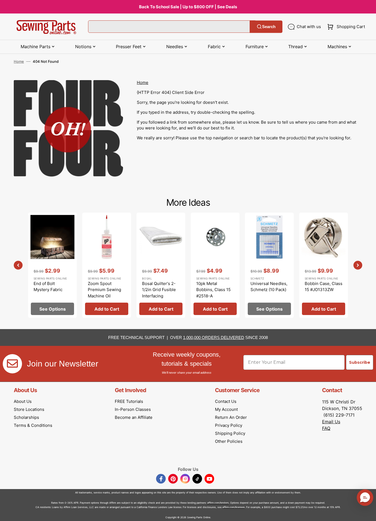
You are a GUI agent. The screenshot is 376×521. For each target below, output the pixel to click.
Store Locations (29, 409)
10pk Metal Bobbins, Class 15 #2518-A (213, 290)
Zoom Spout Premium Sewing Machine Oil (104, 290)
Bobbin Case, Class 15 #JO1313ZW (323, 286)
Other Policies (229, 441)
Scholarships (26, 417)
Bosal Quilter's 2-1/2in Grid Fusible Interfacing (159, 290)
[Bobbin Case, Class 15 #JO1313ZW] (323, 265)
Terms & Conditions (33, 425)
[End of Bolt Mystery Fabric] (52, 265)
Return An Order (231, 417)
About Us (23, 401)
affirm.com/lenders (218, 502)
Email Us (331, 421)
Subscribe (359, 362)
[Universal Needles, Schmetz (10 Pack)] (269, 265)
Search (269, 26)
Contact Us (225, 401)
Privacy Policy (228, 425)
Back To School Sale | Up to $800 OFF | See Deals (188, 6)
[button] (345, 27)
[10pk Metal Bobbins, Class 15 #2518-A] (215, 265)
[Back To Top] (367, 512)
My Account (226, 409)
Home (19, 61)
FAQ (326, 428)
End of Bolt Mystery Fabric (48, 286)
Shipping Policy (230, 433)
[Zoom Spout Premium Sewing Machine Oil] (106, 265)
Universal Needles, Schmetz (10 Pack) (268, 286)
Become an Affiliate (133, 417)
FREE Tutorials (129, 401)
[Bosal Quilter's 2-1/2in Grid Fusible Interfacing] (161, 265)
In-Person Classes (133, 409)
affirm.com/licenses (233, 507)
